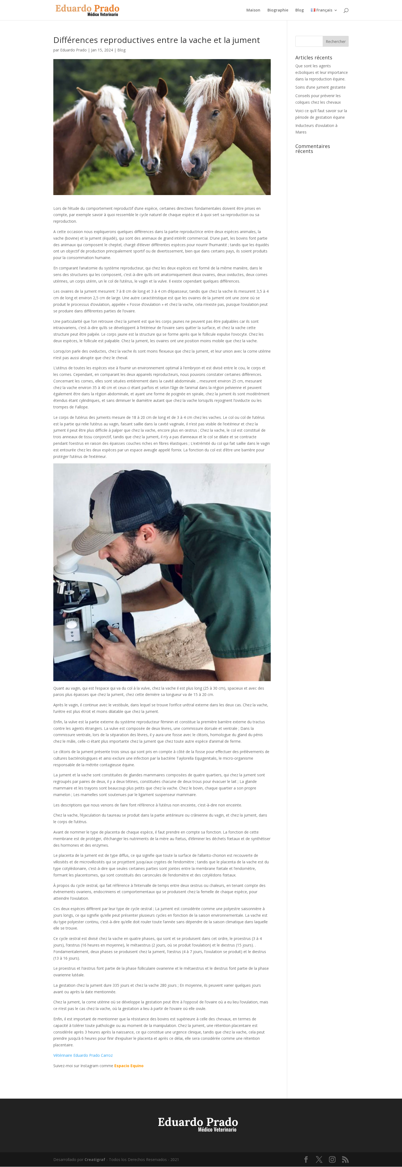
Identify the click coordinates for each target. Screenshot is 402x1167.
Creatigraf (95, 1159)
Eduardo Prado (73, 50)
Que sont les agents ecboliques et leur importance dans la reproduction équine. (321, 72)
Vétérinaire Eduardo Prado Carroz (83, 1055)
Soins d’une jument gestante (320, 87)
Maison (253, 10)
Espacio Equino (129, 1065)
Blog (299, 10)
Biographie (277, 10)
